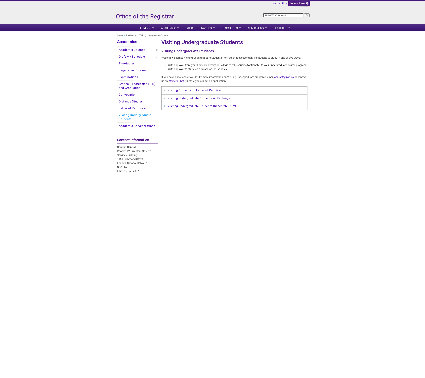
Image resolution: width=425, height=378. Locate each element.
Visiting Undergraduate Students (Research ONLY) (202, 106)
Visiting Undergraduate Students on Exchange (199, 98)
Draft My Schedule (132, 56)
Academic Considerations (137, 126)
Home (120, 35)
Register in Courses (132, 70)
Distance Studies (131, 101)
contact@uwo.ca (284, 77)
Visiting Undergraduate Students (135, 117)
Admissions (256, 28)
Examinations (128, 77)
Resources (230, 28)
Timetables (127, 63)
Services (144, 28)
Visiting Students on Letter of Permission (196, 90)
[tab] (234, 90)
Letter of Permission (133, 108)
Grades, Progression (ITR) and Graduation (137, 86)
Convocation (128, 94)
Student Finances (199, 28)
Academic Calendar (133, 49)
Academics (168, 28)
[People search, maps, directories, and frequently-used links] (299, 4)
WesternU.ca (280, 3)
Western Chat (176, 81)
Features (280, 28)
